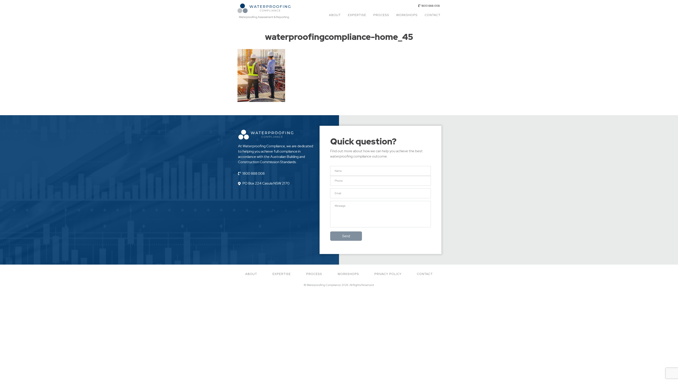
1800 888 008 (430, 6)
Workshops (407, 15)
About (335, 15)
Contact (433, 15)
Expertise (357, 15)
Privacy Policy (388, 274)
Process (381, 15)
